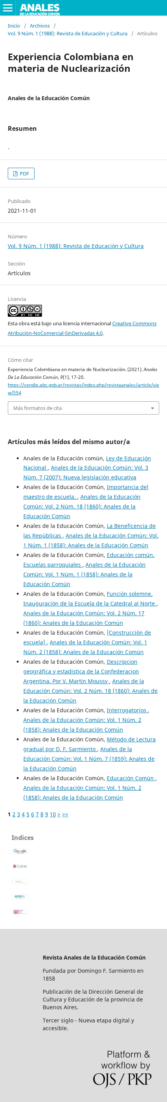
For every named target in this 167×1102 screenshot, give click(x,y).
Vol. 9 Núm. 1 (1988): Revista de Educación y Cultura (67, 33)
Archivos (40, 25)
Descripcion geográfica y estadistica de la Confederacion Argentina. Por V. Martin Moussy (81, 671)
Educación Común (131, 778)
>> (65, 814)
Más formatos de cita (37, 407)
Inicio (14, 25)
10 (53, 814)
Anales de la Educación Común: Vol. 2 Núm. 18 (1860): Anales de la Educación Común (82, 506)
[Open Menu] (8, 8)
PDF (24, 173)
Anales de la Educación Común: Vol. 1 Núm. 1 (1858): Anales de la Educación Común (84, 574)
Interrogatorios (127, 710)
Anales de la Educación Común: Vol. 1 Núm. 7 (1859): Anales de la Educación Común (89, 758)
